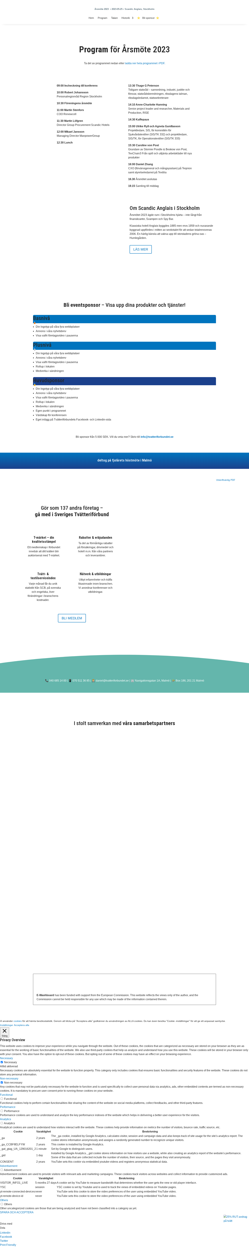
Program (102, 18)
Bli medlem (72, 618)
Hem (91, 18)
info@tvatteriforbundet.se (157, 436)
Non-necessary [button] (9, 1078)
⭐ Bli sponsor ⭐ (149, 18)
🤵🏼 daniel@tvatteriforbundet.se (110, 680)
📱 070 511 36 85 (79, 680)
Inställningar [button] (6, 1025)
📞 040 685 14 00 (55, 680)
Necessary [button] (6, 1058)
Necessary (10, 1062)
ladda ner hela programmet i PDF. (145, 63)
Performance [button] (7, 1107)
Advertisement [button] (8, 1165)
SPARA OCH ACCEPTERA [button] (17, 1212)
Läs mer (140, 249)
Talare (114, 18)
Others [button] (4, 1200)
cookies (18, 1021)
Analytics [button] (5, 1119)
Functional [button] (6, 1094)
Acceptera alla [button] (21, 1025)
